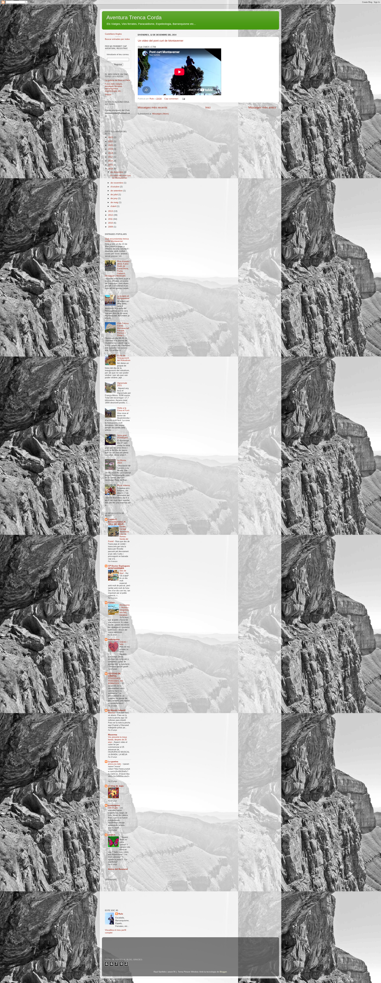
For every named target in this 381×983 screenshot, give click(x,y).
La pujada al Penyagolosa (123, 297)
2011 (110, 219)
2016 (111, 161)
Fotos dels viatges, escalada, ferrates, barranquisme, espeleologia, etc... (114, 87)
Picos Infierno (123, 485)
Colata (111, 603)
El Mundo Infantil (116, 710)
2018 (111, 153)
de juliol (114, 194)
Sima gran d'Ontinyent (122, 436)
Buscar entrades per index (117, 39)
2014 (111, 169)
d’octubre (115, 187)
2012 (111, 215)
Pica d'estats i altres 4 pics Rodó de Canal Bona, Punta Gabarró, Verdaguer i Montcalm (117, 268)
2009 (111, 227)
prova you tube (114, 764)
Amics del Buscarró (118, 869)
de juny (114, 198)
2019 (111, 149)
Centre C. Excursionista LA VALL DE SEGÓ (116, 521)
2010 (111, 223)
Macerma (112, 735)
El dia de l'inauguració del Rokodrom (123, 357)
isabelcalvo (114, 639)
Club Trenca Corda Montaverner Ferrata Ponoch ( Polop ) (123, 329)
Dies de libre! (123, 572)
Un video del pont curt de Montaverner (160, 40)
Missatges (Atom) (160, 114)
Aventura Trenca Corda (134, 17)
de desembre (117, 172)
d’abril (114, 206)
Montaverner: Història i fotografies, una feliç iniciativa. (125, 610)
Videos (108, 94)
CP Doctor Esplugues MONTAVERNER (119, 567)
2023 (111, 137)
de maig (115, 202)
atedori (111, 835)
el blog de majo (116, 786)
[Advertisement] (159, 945)
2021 (111, 141)
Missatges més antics (262, 107)
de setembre (117, 191)
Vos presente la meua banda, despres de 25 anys (117, 739)
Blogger (223, 972)
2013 (111, 211)
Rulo (120, 914)
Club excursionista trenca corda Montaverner (117, 240)
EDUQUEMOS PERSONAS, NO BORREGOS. (115, 680)
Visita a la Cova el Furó (123, 409)
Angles (118, 34)
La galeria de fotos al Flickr (117, 80)
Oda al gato (113, 808)
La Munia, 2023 (122, 461)
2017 (111, 157)
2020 (111, 145)
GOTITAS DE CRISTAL (114, 675)
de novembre (117, 183)
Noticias (112, 713)
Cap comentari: (171, 99)
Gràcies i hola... (123, 643)
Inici (207, 107)
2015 (111, 165)
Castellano (110, 34)
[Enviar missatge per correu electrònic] (183, 99)
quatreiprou (114, 805)
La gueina (113, 761)
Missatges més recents (152, 107)
